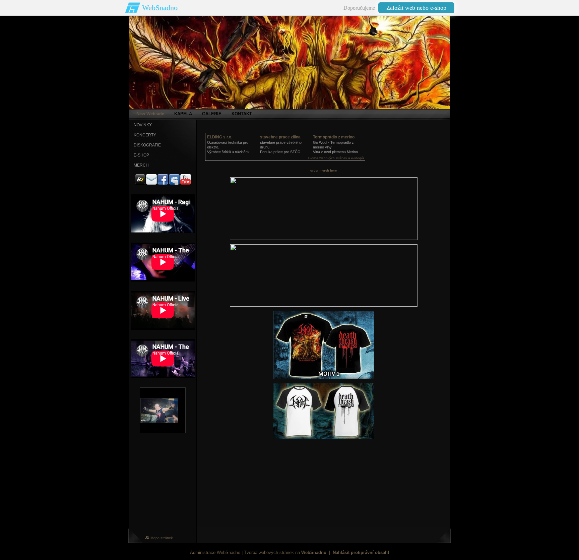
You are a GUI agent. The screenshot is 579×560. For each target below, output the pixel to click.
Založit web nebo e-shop (416, 7)
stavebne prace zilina (280, 137)
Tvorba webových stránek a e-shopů (336, 158)
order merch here (323, 170)
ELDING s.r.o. (219, 137)
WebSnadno (160, 7)
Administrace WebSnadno (215, 552)
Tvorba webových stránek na (285, 552)
